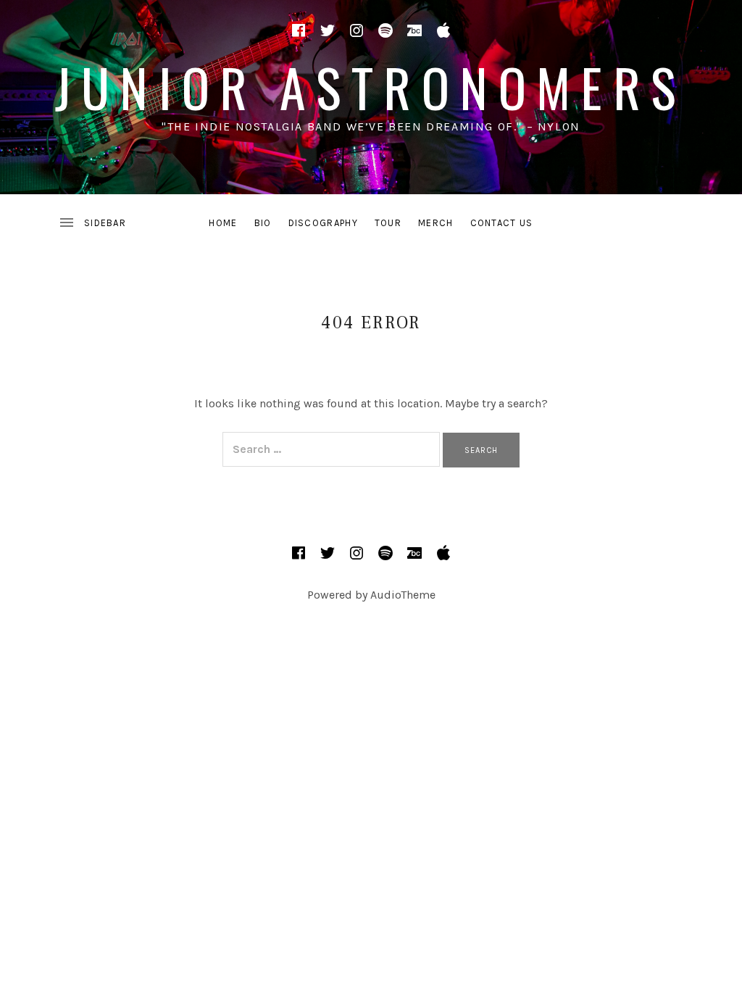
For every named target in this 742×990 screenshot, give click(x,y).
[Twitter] (327, 30)
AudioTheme (402, 595)
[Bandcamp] (414, 30)
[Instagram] (356, 30)
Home (223, 222)
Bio (263, 222)
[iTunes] (443, 30)
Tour (388, 222)
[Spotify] (385, 30)
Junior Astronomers (370, 86)
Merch (436, 222)
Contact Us (501, 222)
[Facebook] (298, 30)
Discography (323, 222)
